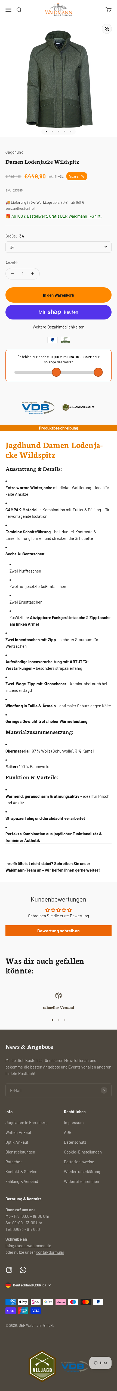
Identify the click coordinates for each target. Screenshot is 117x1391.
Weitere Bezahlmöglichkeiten (58, 326)
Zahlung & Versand (21, 1181)
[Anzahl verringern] (12, 273)
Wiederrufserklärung (82, 1171)
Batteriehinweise (79, 1161)
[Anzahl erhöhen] (32, 273)
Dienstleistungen (20, 1151)
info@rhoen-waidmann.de (28, 1245)
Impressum (74, 1122)
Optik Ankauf (16, 1142)
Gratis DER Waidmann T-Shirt (75, 216)
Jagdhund (14, 152)
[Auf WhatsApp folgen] (23, 1270)
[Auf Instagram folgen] (9, 1270)
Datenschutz (75, 1142)
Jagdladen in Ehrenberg (26, 1122)
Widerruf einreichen (81, 1181)
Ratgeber (13, 1161)
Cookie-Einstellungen (83, 1151)
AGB (67, 1132)
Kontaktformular (50, 1252)
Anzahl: (12, 262)
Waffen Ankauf (18, 1132)
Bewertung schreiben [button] (58, 930)
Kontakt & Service (21, 1171)
